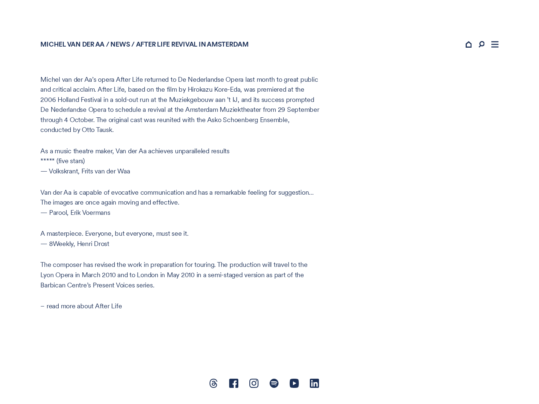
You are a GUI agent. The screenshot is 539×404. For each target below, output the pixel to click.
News (120, 44)
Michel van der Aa (72, 44)
